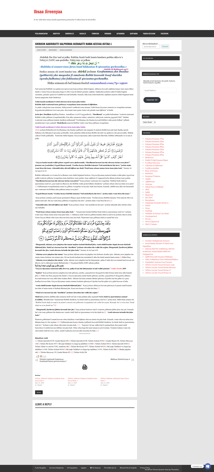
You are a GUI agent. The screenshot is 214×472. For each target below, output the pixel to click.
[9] (105, 312)
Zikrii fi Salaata (151, 224)
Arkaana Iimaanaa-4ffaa (154, 147)
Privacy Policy (145, 467)
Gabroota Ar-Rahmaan (154, 165)
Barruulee (69, 33)
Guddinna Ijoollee (152, 168)
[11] (78, 325)
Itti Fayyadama (72, 467)
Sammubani (53, 50)
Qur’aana (134, 33)
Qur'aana (148, 197)
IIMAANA (107, 33)
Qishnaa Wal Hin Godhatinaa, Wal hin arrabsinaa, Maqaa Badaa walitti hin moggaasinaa (158, 251)
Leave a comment (66, 50)
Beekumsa (149, 157)
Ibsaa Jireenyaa (48, 11)
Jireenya (148, 184)
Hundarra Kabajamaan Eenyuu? (157, 241)
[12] (97, 330)
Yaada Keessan (149, 33)
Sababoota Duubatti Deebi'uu (157, 203)
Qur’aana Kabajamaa (56, 467)
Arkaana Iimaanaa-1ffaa (154, 139)
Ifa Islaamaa (148, 58)
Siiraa (147, 208)
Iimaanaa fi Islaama (152, 176)
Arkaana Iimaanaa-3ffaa (154, 144)
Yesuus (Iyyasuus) (152, 221)
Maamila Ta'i (151, 100)
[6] (39, 275)
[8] (55, 305)
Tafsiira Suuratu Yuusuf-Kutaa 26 (158, 273)
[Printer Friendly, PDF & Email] (41, 356)
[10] (58, 322)
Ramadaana (149, 200)
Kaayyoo (56, 33)
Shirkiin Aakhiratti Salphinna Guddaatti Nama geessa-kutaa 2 (53, 360)
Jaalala (148, 179)
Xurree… (148, 219)
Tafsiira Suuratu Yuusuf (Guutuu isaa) (159, 265)
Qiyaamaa (120, 33)
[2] (111, 200)
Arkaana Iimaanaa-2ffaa (154, 141)
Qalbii (147, 192)
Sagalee (82, 33)
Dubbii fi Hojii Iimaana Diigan (156, 160)
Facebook (164, 33)
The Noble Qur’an (110, 467)
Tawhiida (95, 33)
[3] (70, 214)
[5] (70, 263)
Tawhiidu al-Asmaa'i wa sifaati (157, 213)
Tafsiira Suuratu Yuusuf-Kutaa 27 (158, 270)
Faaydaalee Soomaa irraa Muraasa (158, 262)
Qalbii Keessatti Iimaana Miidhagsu (159, 257)
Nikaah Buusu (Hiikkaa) (154, 187)
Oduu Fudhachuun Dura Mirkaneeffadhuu (161, 259)
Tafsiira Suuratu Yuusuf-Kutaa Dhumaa (160, 267)
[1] (36, 186)
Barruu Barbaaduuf (150, 43)
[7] (99, 288)
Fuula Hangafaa (40, 467)
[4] (121, 257)
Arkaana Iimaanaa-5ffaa (154, 149)
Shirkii (37, 130)
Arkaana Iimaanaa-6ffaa (154, 155)
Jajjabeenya (150, 181)
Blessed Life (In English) (128, 467)
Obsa (147, 189)
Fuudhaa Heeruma (152, 163)
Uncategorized (151, 216)
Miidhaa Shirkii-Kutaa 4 (120, 359)
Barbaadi (165, 46)
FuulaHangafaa (41, 33)
